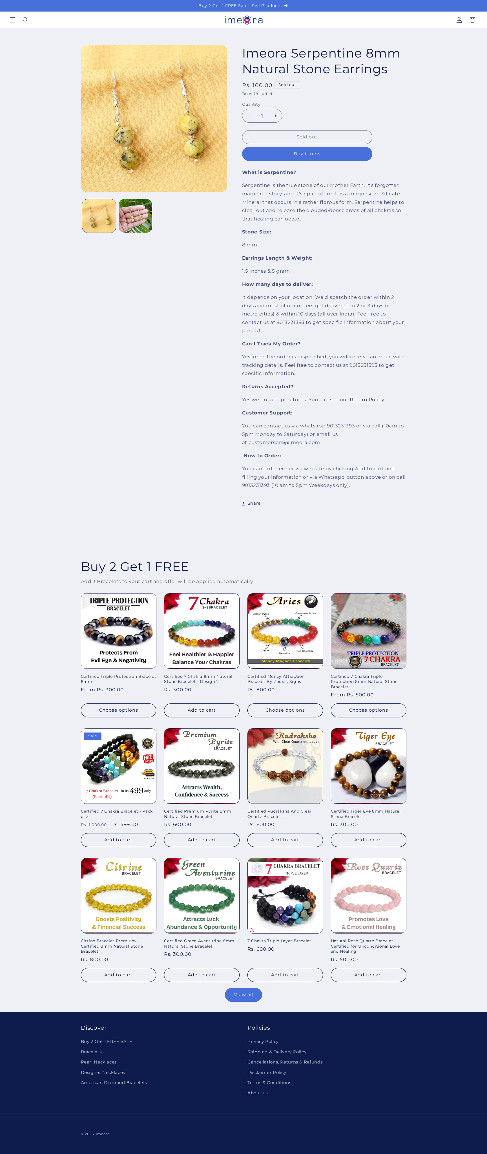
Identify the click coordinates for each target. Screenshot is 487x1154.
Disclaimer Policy (266, 1072)
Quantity (251, 104)
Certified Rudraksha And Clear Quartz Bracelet (279, 814)
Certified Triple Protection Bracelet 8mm (118, 679)
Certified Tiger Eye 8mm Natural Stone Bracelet (365, 814)
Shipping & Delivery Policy (276, 1051)
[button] (12, 19)
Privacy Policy (263, 1041)
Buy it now (307, 153)
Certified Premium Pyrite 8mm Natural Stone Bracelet (197, 814)
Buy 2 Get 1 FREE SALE (106, 1041)
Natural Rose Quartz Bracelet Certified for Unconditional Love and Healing (365, 946)
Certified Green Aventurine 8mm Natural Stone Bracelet (199, 943)
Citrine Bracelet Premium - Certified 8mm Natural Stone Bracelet (112, 946)
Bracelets (91, 1051)
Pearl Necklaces (99, 1062)
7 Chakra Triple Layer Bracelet (279, 940)
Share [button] (254, 503)
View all (243, 994)
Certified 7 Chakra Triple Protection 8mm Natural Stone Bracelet (364, 681)
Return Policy (367, 399)
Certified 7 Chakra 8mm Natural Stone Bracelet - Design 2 (198, 679)
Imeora (102, 1134)
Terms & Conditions (269, 1082)
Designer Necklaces (103, 1072)
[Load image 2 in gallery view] (135, 216)
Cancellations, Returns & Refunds (284, 1062)
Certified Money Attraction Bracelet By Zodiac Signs (276, 679)
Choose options (118, 710)
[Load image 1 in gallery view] (99, 216)
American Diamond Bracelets (114, 1082)
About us (257, 1092)
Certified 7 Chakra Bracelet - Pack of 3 (117, 814)
